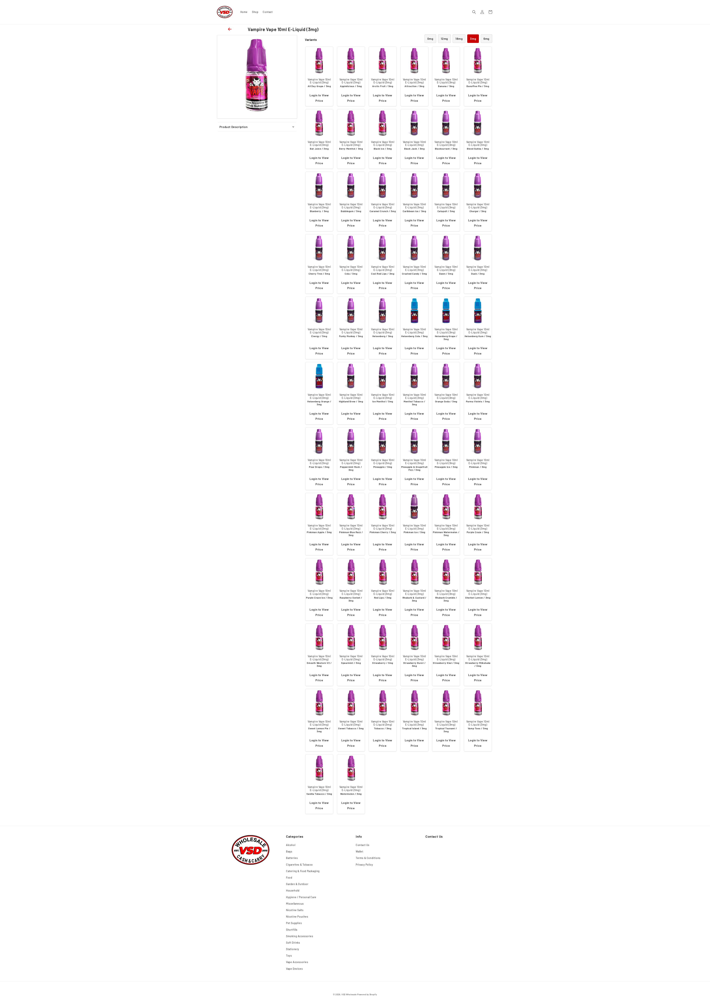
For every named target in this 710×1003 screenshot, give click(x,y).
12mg (444, 38)
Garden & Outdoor (297, 884)
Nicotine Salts (294, 910)
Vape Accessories (297, 962)
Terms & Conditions (368, 858)
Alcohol (290, 845)
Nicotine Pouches (297, 916)
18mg (459, 38)
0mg (430, 38)
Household (292, 890)
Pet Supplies (294, 923)
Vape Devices (294, 968)
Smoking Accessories (299, 936)
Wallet (359, 851)
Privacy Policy (364, 864)
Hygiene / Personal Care (301, 897)
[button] (474, 12)
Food (289, 877)
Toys (289, 955)
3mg (473, 38)
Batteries (292, 858)
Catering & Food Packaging (303, 871)
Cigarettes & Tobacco (299, 864)
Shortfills (291, 929)
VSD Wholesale (349, 994)
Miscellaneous (295, 903)
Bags (289, 851)
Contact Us (362, 845)
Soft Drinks (293, 942)
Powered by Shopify (367, 994)
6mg (486, 38)
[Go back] (230, 29)
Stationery (292, 949)
